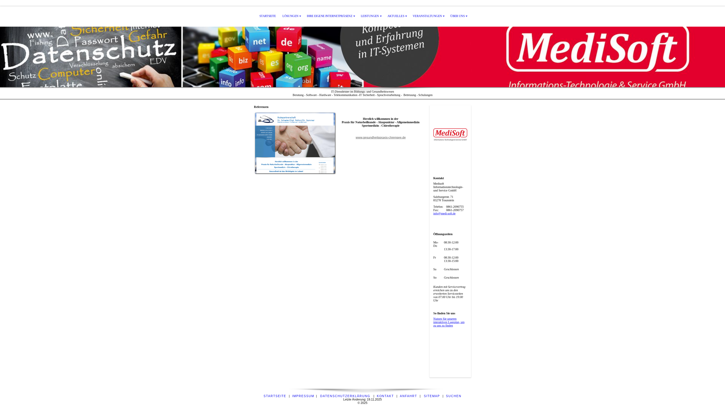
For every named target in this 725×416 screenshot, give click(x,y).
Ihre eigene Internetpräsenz (329, 16)
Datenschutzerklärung (345, 396)
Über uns (457, 16)
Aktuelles (395, 16)
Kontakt (385, 396)
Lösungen (290, 16)
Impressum (303, 396)
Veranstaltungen (427, 16)
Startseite (267, 16)
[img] (362, 57)
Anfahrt (408, 396)
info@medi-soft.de (444, 213)
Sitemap (432, 396)
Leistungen (370, 16)
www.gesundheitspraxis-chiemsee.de (381, 137)
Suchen (453, 396)
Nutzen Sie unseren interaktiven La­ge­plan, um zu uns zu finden (448, 322)
